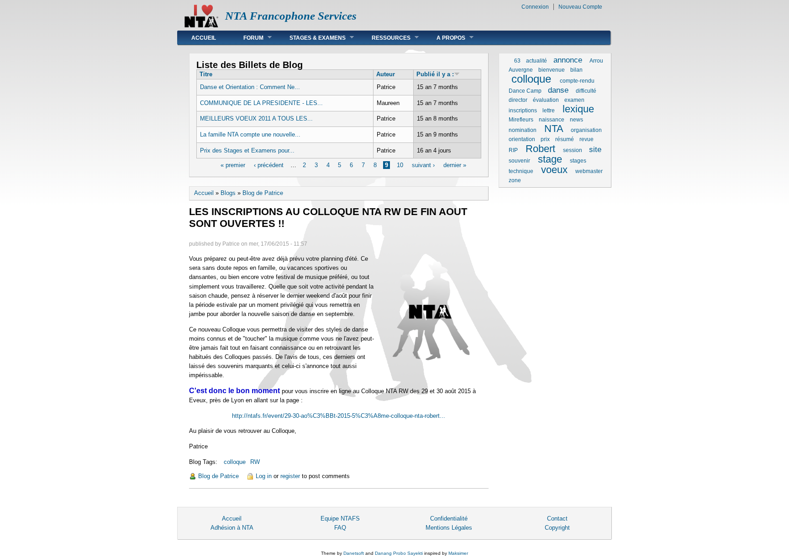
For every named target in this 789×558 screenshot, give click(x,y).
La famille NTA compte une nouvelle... (250, 134)
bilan (576, 70)
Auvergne (521, 70)
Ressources (384, 37)
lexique (578, 109)
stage (550, 159)
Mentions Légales (449, 527)
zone (515, 180)
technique (521, 171)
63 (517, 61)
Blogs (228, 193)
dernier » (454, 165)
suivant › (423, 165)
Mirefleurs (521, 119)
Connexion (535, 7)
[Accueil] (201, 25)
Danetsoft (353, 553)
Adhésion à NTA (231, 527)
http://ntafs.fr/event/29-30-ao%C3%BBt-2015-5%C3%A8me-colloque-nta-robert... (338, 415)
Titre (206, 74)
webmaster (589, 171)
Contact (557, 518)
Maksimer (458, 553)
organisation (586, 130)
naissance (551, 119)
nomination (523, 130)
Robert (540, 148)
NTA (553, 128)
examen (574, 100)
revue (586, 139)
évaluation (546, 100)
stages (578, 161)
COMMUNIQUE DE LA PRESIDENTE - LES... (261, 103)
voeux (554, 169)
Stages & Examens (311, 37)
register (290, 476)
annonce (567, 60)
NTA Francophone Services (291, 16)
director (518, 100)
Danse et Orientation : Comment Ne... (250, 87)
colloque (235, 461)
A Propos (444, 37)
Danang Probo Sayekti (399, 553)
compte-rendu (577, 81)
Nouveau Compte (580, 7)
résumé (564, 139)
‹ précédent (269, 165)
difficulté (586, 91)
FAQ (340, 527)
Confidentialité (449, 518)
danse (558, 90)
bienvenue (551, 70)
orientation (522, 139)
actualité (536, 61)
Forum (246, 37)
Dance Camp (525, 91)
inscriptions (523, 110)
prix (545, 139)
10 (400, 165)
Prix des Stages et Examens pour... (247, 150)
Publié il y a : (435, 74)
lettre (548, 110)
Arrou (596, 61)
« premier (233, 165)
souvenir (519, 161)
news (576, 119)
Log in (264, 476)
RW (255, 461)
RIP (513, 150)
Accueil (203, 38)
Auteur (385, 74)
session (572, 150)
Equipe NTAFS (340, 518)
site (595, 149)
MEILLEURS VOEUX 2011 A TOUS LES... (256, 118)
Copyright (557, 527)
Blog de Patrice (262, 193)
